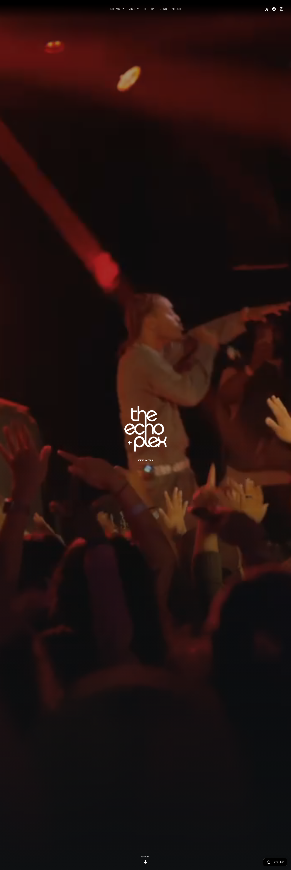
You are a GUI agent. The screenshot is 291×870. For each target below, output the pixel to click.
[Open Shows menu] (123, 9)
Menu (163, 9)
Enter (145, 856)
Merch (176, 9)
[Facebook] (274, 9)
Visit (132, 9)
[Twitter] (267, 9)
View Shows (145, 460)
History (149, 9)
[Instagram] (281, 9)
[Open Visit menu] (138, 9)
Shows (115, 9)
